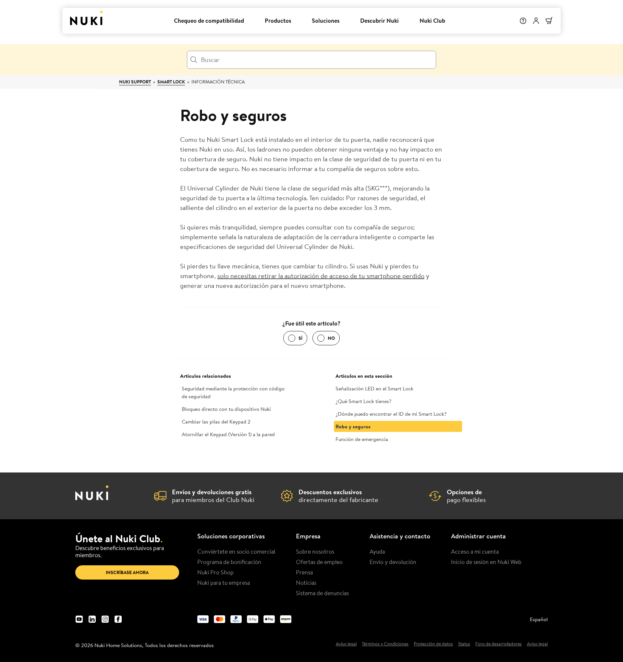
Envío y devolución (393, 562)
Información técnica (218, 82)
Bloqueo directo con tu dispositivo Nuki (226, 409)
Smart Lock (171, 82)
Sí (300, 338)
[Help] (523, 21)
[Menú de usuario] (536, 21)
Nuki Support (135, 82)
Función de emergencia (362, 439)
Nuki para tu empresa (223, 582)
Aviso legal (346, 644)
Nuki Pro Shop (215, 572)
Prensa (304, 572)
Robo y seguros (353, 426)
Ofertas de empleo (319, 562)
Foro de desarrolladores (498, 644)
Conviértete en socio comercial (236, 551)
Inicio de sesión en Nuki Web (486, 562)
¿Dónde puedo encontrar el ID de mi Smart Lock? (391, 414)
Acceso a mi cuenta (475, 551)
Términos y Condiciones (385, 644)
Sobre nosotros (315, 551)
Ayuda (377, 551)
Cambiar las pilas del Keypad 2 (216, 421)
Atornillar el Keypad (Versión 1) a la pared (228, 434)
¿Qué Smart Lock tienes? (363, 401)
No (331, 338)
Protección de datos (433, 644)
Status (464, 644)
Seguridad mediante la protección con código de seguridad (233, 392)
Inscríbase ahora (127, 572)
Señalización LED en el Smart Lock (374, 388)
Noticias (306, 582)
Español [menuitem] (539, 619)
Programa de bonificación (229, 562)
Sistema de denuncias (322, 593)
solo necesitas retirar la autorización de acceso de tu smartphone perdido (320, 275)
